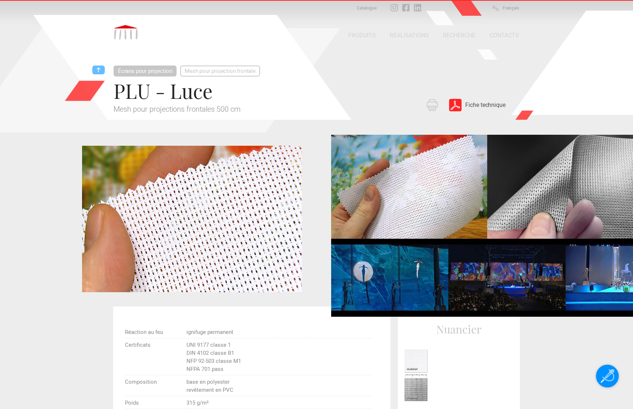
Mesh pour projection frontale (220, 71)
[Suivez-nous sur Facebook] (406, 7)
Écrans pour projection (145, 71)
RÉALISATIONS (409, 35)
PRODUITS (362, 35)
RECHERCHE (459, 35)
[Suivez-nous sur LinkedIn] (417, 7)
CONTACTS (504, 35)
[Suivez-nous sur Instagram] (394, 7)
